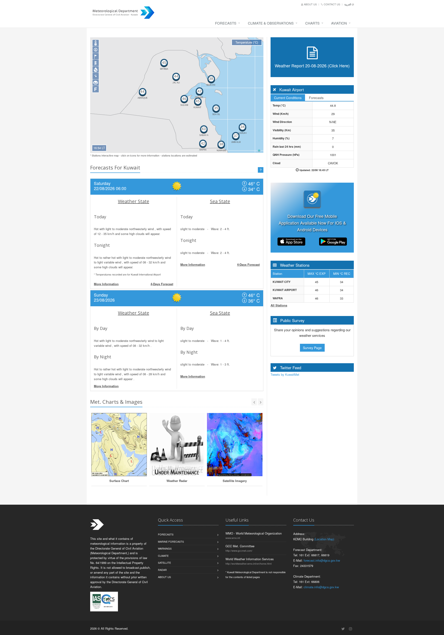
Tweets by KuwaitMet (285, 374)
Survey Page (312, 347)
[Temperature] (95, 43)
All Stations (279, 305)
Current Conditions (288, 97)
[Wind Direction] (95, 49)
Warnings (165, 548)
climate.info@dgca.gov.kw (321, 587)
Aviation (339, 23)
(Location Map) (324, 539)
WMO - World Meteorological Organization (253, 533)
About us (310, 4)
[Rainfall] (95, 76)
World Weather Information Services (249, 559)
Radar (162, 570)
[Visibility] (95, 82)
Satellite (164, 562)
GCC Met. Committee (239, 546)
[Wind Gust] (95, 62)
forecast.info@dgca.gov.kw (322, 560)
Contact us (332, 4)
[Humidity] (95, 69)
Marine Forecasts (171, 541)
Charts (312, 23)
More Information (106, 284)
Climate (163, 555)
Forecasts (225, 23)
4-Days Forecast (162, 284)
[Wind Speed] (95, 56)
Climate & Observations (271, 23)
